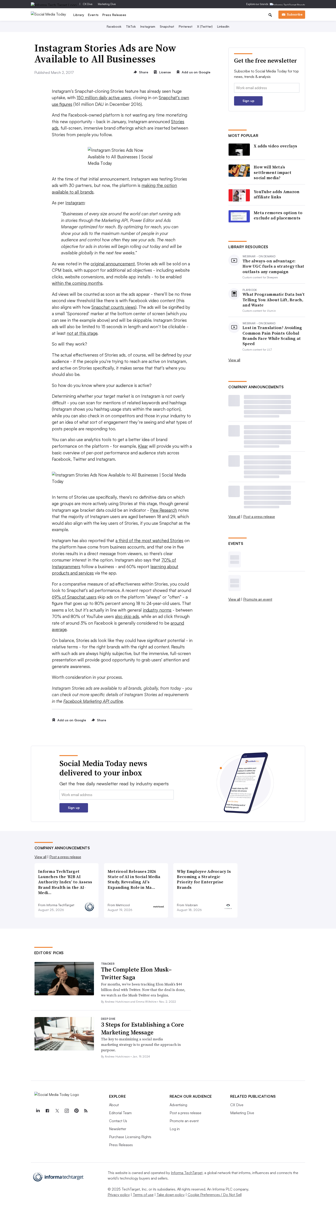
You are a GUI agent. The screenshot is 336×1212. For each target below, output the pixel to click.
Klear (143, 446)
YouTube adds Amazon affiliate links (277, 194)
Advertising (178, 1105)
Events (93, 15)
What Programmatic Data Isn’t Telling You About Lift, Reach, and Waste (274, 300)
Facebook (114, 26)
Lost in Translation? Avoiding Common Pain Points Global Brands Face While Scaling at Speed (272, 335)
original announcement (113, 263)
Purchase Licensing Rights (130, 1137)
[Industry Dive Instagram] (67, 1111)
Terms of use (143, 1194)
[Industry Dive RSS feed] (86, 1111)
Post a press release (259, 516)
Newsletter (117, 1129)
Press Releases (114, 15)
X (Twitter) (205, 26)
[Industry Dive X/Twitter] (57, 1111)
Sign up (248, 101)
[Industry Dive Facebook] (47, 1111)
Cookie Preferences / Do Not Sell (215, 1194)
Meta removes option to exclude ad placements (278, 215)
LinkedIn (223, 26)
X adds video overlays (275, 146)
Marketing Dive (107, 4)
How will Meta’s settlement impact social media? (272, 172)
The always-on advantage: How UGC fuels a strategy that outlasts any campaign (273, 266)
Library (78, 15)
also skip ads (127, 616)
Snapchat (167, 26)
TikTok (131, 26)
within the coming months (77, 283)
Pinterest (185, 26)
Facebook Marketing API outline (93, 701)
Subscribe (294, 14)
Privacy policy (119, 1194)
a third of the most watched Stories (149, 540)
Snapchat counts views (113, 307)
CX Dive (87, 4)
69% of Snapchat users (74, 597)
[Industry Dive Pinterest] (76, 1111)
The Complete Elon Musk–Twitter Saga (136, 973)
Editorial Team (120, 1113)
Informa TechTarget (187, 1172)
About (114, 1105)
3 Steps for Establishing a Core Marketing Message (142, 1028)
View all (234, 360)
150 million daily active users (104, 97)
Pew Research (163, 510)
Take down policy (171, 1194)
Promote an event (257, 599)
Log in (175, 1129)
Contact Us (118, 1121)
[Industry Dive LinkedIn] (38, 1111)
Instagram (147, 26)
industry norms (157, 610)
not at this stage (82, 333)
